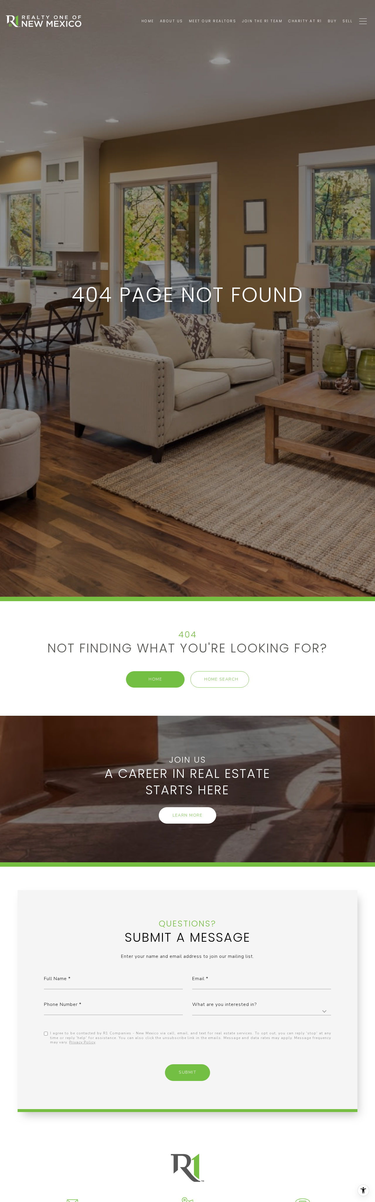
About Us (171, 20)
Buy (332, 20)
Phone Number (61, 1004)
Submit (187, 1072)
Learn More (187, 815)
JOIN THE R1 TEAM (262, 20)
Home (155, 679)
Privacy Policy (82, 1042)
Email (198, 978)
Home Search (221, 679)
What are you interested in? (224, 1004)
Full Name (55, 978)
